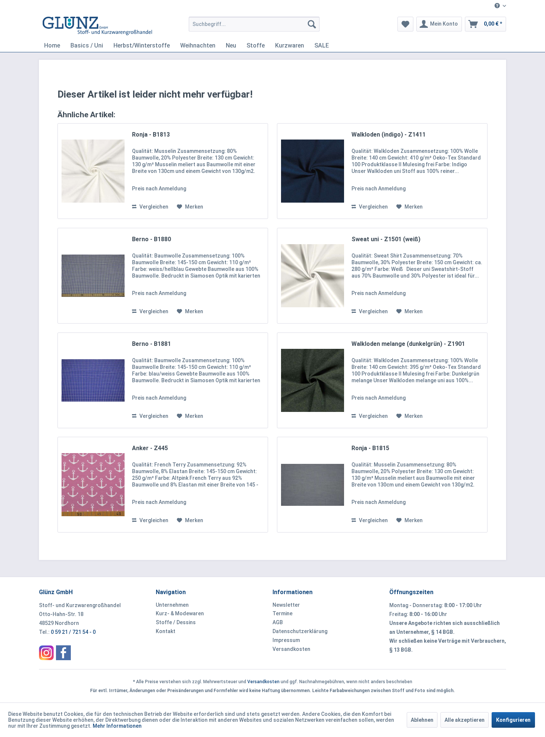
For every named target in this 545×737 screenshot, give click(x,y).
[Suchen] (312, 24)
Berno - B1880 (151, 239)
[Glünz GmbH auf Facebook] (63, 652)
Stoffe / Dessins (176, 622)
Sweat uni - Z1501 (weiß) (385, 239)
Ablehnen (422, 720)
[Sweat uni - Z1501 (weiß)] (312, 276)
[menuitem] (497, 6)
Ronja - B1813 (151, 134)
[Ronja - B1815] (312, 485)
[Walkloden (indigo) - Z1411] (312, 171)
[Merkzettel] (405, 24)
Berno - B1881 (151, 343)
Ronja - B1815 (370, 448)
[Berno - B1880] (93, 276)
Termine (282, 613)
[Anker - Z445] (93, 485)
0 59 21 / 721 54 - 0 (73, 632)
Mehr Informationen (117, 726)
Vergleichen (153, 207)
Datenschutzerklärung (299, 631)
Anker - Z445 (150, 448)
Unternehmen (172, 605)
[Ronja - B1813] (93, 171)
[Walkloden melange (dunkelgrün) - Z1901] (312, 380)
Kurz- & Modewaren (180, 613)
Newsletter (286, 605)
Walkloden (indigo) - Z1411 (388, 134)
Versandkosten (291, 649)
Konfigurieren (513, 720)
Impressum (286, 640)
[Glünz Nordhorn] (46, 652)
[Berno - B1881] (93, 380)
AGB (277, 622)
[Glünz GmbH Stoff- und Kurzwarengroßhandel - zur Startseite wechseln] (97, 26)
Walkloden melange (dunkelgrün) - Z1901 (408, 343)
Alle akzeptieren (465, 720)
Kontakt (165, 631)
